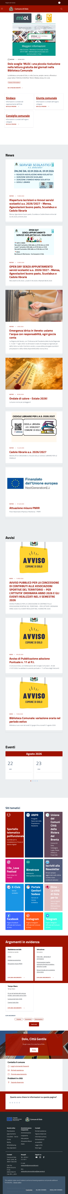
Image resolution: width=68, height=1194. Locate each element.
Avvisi (11, 578)
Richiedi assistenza (40, 1131)
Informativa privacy (40, 1137)
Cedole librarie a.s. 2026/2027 (27, 452)
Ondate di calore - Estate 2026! (28, 398)
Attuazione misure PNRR (24, 508)
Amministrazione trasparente (26, 1134)
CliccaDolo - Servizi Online (12, 1138)
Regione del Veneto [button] (10, 3)
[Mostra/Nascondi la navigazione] (2, 9)
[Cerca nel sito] (61, 9)
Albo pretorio (25, 1138)
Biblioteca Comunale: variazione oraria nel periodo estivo (34, 720)
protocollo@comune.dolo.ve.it (29, 1165)
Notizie (11, 196)
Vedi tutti (34, 1024)
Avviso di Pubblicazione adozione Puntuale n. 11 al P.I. (29, 660)
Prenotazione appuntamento (11, 1132)
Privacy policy (17, 1182)
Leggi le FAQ (38, 1145)
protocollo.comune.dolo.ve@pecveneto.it (33, 1171)
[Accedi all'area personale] (60, 3)
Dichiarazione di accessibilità (39, 1140)
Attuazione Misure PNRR (26, 1142)
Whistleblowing (11, 1145)
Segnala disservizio (40, 1134)
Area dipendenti (11, 1148)
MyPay (9, 1142)
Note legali (38, 1148)
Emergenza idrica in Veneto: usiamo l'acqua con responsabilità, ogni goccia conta (32, 334)
